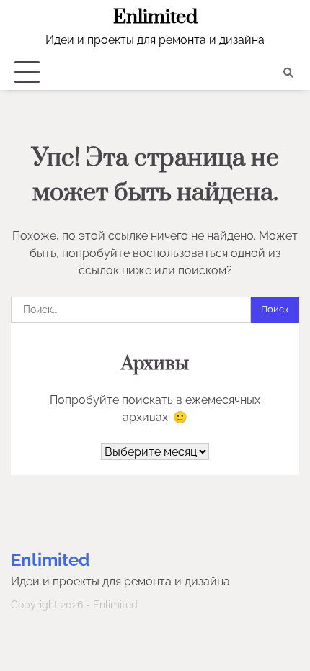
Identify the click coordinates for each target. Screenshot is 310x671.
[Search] (288, 73)
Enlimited (155, 17)
